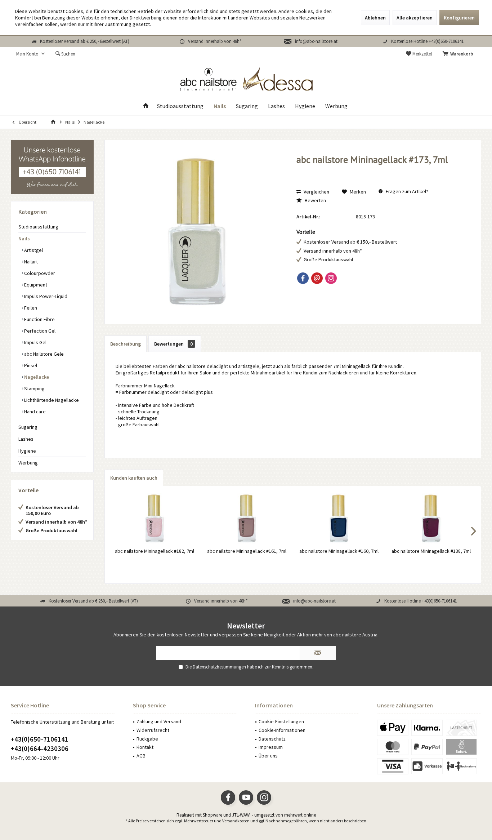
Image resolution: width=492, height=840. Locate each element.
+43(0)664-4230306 (39, 748)
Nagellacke (36, 377)
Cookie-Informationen (282, 730)
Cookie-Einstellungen (281, 721)
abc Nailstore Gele (43, 354)
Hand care (34, 411)
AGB (141, 755)
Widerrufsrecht (153, 730)
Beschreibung (125, 344)
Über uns (268, 755)
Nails (24, 238)
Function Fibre (39, 319)
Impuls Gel (34, 342)
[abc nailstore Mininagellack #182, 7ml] (154, 518)
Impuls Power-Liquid (45, 296)
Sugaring (27, 427)
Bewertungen (173, 344)
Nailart (30, 261)
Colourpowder (39, 273)
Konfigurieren (459, 17)
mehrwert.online (300, 815)
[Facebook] (303, 278)
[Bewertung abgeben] (381, 169)
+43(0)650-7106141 (39, 739)
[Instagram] (331, 278)
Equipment (35, 284)
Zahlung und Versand (159, 721)
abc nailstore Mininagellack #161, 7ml (246, 551)
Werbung (28, 462)
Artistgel (33, 250)
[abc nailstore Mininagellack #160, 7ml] (338, 518)
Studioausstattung (38, 226)
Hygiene (27, 451)
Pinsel (30, 365)
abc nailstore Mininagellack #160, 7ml (339, 551)
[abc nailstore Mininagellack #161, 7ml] (246, 518)
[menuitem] (459, 54)
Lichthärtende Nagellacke (51, 400)
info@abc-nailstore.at (316, 41)
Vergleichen (316, 191)
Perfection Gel (39, 331)
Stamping (34, 388)
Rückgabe (147, 738)
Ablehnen (375, 17)
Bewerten (315, 200)
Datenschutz (272, 738)
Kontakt (145, 747)
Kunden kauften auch (133, 478)
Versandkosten (236, 820)
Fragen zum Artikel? (406, 191)
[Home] (146, 106)
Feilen (30, 308)
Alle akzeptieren (415, 17)
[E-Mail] (317, 278)
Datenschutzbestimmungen (219, 667)
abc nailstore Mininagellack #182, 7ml (154, 551)
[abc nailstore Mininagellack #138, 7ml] (431, 518)
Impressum (271, 747)
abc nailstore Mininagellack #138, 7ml (431, 551)
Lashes (25, 439)
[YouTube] (246, 797)
